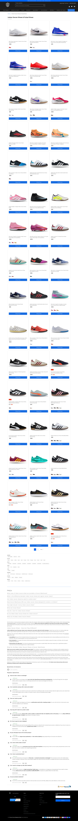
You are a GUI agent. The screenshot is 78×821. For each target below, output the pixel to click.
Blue (44, 560)
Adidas (9, 580)
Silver (19, 560)
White (15, 560)
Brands (28, 10)
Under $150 (34, 563)
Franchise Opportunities (43, 802)
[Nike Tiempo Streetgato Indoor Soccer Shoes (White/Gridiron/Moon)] (10, 115)
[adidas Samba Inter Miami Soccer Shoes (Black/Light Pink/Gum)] (52, 440)
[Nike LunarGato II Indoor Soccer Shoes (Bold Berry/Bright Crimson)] (10, 178)
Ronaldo (20, 577)
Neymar (9, 577)
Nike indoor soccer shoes (17, 655)
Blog (40, 804)
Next (41, 549)
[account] (69, 6)
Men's (19, 556)
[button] (23, 685)
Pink (28, 560)
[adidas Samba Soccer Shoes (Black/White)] (55, 407)
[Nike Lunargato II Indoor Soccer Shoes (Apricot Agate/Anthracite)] (52, 344)
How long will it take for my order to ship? (19, 709)
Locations (41, 797)
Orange (31, 560)
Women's (15, 556)
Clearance (71, 10)
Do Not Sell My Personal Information (29, 813)
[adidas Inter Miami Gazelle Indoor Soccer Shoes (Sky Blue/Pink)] (10, 276)
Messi (13, 577)
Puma (15, 580)
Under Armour (27, 580)
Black (8, 560)
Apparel (52, 10)
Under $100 (29, 563)
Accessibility (26, 808)
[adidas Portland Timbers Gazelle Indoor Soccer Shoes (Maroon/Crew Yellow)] (13, 276)
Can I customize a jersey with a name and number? (21, 686)
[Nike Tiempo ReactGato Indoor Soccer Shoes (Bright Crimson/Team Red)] (10, 47)
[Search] (44, 5)
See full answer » (15, 694)
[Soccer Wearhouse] (8, 5)
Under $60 (24, 563)
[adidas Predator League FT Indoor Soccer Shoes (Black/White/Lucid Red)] (52, 115)
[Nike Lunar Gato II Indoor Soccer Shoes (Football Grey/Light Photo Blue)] (31, 344)
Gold (41, 560)
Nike (12, 580)
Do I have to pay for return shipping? (18, 721)
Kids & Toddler (10, 556)
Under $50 (19, 563)
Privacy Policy (26, 802)
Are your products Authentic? (16, 776)
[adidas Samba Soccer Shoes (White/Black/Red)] (52, 407)
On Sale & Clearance (46, 563)
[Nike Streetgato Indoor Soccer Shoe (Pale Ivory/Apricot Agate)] (31, 474)
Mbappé (16, 577)
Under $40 (14, 563)
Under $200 (39, 563)
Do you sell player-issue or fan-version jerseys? (20, 732)
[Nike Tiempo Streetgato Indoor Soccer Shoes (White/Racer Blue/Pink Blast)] (34, 47)
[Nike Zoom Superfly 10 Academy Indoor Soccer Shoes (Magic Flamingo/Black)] (52, 310)
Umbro (19, 580)
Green (38, 560)
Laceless (13, 570)
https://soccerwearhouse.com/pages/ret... (44, 679)
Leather (9, 570)
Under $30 (9, 563)
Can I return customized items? (17, 754)
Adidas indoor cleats (27, 655)
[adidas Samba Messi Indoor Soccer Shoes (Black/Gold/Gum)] (58, 407)
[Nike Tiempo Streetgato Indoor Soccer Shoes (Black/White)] (31, 47)
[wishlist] (71, 6)
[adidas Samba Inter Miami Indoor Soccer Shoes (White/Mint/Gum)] (60, 407)
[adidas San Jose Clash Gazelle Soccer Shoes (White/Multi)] (10, 474)
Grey (35, 560)
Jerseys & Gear (15, 10)
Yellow (12, 560)
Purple (25, 560)
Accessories (44, 10)
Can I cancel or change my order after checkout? (21, 765)
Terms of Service (26, 804)
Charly (23, 580)
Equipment (35, 10)
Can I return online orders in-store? (18, 742)
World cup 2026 (61, 10)
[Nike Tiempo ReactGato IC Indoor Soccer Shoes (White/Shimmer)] (31, 81)
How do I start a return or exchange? (18, 675)
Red (21, 560)
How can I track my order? (16, 698)
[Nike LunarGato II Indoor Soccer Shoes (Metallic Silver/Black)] (31, 276)
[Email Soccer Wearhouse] (15, 796)
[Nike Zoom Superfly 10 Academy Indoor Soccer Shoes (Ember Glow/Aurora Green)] (13, 242)
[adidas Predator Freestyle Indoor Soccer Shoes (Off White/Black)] (10, 407)
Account (25, 795)
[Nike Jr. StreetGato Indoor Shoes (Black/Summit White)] (34, 474)
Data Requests (26, 811)
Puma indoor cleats (37, 655)
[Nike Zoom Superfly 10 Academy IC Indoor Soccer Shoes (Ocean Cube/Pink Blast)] (10, 242)
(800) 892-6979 (73, 3)
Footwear (6, 10)
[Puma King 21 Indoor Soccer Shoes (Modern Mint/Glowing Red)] (52, 542)
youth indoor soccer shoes (45, 658)
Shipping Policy (26, 806)
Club (22, 10)
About (41, 795)
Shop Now (17, 50)
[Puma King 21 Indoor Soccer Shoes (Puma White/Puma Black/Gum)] (31, 407)
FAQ (24, 797)
